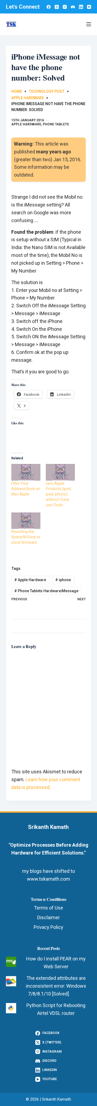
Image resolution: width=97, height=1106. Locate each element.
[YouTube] (89, 7)
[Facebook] (49, 7)
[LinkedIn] (81, 7)
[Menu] (88, 24)
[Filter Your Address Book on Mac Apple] (25, 472)
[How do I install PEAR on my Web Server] (11, 962)
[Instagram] (65, 7)
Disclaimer (48, 917)
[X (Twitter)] (57, 7)
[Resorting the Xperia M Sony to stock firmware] (25, 520)
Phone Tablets (56, 124)
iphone (63, 580)
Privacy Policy (48, 927)
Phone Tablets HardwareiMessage (46, 591)
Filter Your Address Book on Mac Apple (25, 488)
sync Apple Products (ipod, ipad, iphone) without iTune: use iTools (58, 494)
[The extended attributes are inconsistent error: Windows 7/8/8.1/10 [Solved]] (11, 981)
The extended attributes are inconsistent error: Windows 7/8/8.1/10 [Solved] (56, 986)
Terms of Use (48, 908)
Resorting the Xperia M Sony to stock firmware (25, 537)
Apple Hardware (26, 124)
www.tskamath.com (48, 879)
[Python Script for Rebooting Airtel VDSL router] (11, 1008)
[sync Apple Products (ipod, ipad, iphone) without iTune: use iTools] (60, 472)
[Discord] (73, 7)
